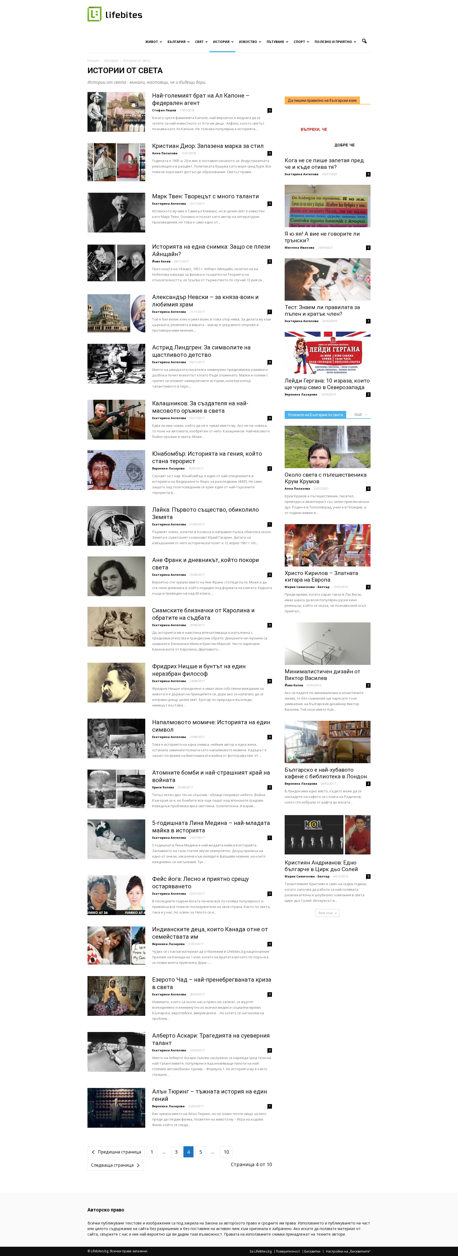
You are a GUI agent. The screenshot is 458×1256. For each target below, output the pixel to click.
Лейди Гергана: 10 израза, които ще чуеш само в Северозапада (327, 383)
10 (226, 1152)
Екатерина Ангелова (169, 203)
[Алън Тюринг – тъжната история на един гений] (116, 1108)
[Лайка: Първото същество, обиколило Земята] (116, 526)
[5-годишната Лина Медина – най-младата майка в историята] (116, 839)
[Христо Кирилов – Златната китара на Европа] (328, 545)
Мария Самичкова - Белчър (307, 587)
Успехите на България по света (315, 415)
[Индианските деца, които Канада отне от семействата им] (116, 945)
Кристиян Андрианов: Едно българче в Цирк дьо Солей (321, 865)
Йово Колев (161, 261)
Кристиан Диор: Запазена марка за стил (208, 146)
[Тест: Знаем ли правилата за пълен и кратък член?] (328, 279)
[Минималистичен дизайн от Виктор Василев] (328, 643)
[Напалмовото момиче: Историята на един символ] (116, 738)
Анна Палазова (165, 153)
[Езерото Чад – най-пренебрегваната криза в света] (116, 996)
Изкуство (248, 41)
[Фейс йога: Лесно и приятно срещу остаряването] (116, 895)
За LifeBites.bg (260, 1251)
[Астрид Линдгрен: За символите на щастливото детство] (116, 364)
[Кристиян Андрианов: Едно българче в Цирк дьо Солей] (328, 835)
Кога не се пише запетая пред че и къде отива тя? (324, 163)
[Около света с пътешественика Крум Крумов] (328, 447)
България (177, 41)
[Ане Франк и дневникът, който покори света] (116, 576)
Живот (151, 41)
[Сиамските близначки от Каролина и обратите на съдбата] (116, 627)
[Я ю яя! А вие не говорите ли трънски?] (328, 206)
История (221, 41)
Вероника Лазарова (168, 468)
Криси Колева (163, 787)
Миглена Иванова (299, 247)
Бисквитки (312, 1251)
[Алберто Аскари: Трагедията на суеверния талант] (116, 1052)
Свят (199, 41)
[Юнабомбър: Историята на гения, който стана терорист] (116, 470)
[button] (364, 41)
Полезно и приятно (333, 41)
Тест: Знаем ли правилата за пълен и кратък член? (322, 310)
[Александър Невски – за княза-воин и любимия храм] (116, 313)
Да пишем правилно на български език (322, 100)
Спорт (299, 41)
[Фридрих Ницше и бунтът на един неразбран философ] (116, 682)
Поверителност (288, 1251)
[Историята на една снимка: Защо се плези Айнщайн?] (116, 263)
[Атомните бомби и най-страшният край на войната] (116, 789)
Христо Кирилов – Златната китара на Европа (321, 576)
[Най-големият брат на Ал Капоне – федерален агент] (116, 112)
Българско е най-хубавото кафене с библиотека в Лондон (326, 773)
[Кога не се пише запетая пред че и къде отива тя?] (328, 132)
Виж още (326, 913)
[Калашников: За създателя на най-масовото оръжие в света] (116, 420)
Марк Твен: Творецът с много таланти (205, 196)
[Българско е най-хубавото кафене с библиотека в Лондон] (328, 742)
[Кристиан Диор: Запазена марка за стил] (116, 162)
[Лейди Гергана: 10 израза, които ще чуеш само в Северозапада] (328, 353)
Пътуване (275, 41)
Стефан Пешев (164, 110)
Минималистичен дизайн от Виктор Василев (322, 674)
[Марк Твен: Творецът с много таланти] (116, 212)
